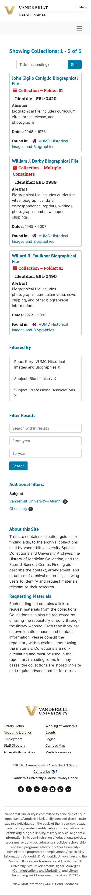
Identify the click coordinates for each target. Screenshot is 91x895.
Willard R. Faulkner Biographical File (44, 258)
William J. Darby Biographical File (45, 161)
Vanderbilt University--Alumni (36, 501)
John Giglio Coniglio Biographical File (45, 81)
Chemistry (18, 508)
